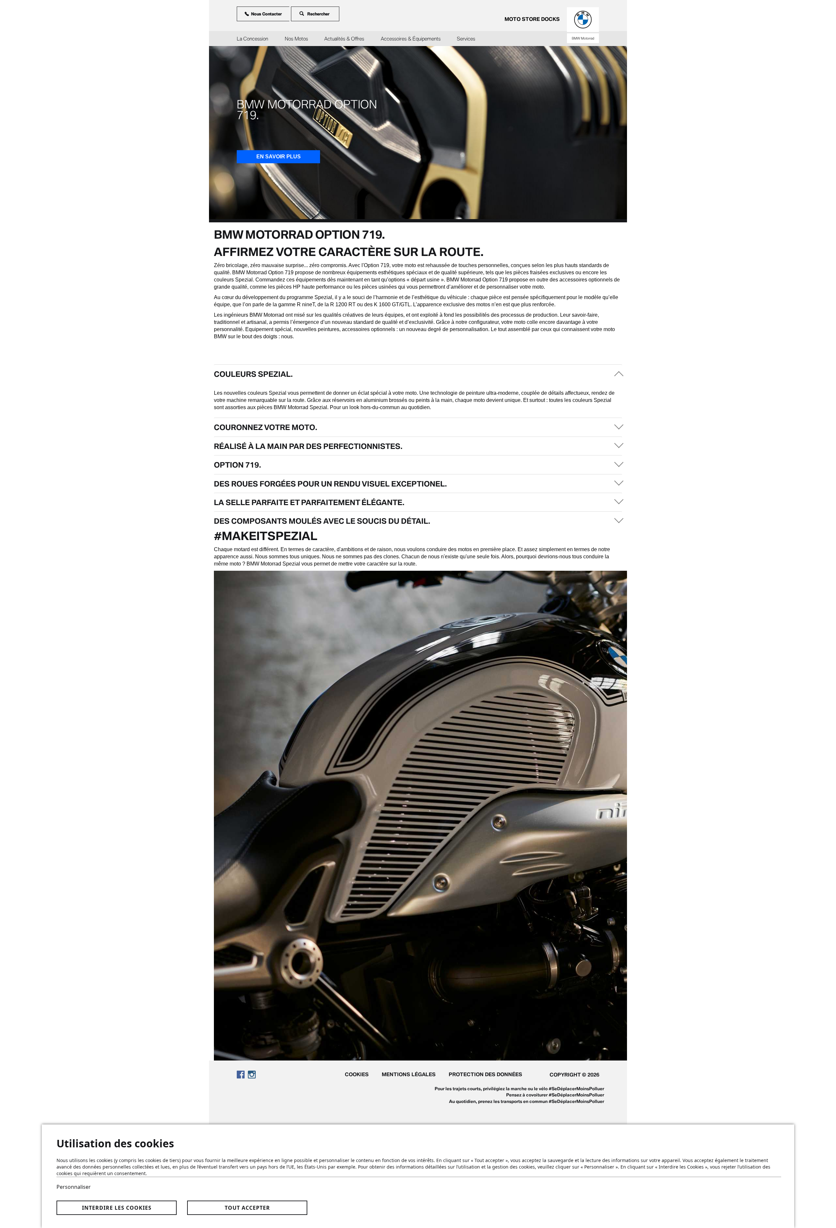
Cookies (357, 1074)
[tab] (418, 373)
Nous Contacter (266, 13)
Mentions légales (409, 1074)
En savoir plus (278, 156)
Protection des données (485, 1074)
